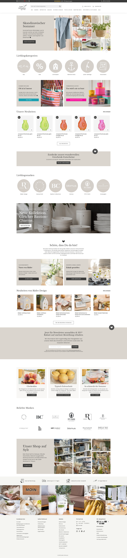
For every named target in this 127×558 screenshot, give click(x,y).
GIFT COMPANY (62, 544)
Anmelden (75, 346)
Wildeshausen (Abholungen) (41, 526)
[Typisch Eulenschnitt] (63, 376)
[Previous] (103, 50)
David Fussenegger (64, 534)
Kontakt (19, 522)
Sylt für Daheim (29, 39)
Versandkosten (20, 527)
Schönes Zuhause (58, 10)
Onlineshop (41, 524)
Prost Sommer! (95, 395)
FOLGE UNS (63, 503)
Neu (32, 10)
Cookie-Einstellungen (102, 537)
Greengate (62, 540)
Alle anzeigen (106, 111)
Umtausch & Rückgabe (22, 533)
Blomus (61, 524)
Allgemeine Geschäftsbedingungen (23, 536)
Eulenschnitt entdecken (63, 395)
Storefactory (62, 528)
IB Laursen (61, 536)
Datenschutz (100, 531)
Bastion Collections (64, 532)
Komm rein (27, 465)
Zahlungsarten (20, 529)
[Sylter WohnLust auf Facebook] (79, 531)
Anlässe (49, 10)
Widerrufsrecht (20, 539)
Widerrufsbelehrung (102, 535)
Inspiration (43, 10)
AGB (98, 533)
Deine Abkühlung (76, 279)
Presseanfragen (42, 522)
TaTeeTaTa (62, 548)
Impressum (99, 529)
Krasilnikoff (61, 538)
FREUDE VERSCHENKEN (63, 162)
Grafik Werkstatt (63, 542)
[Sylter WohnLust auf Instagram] (77, 531)
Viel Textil (29, 100)
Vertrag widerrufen (101, 539)
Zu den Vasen (28, 279)
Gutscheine (19, 531)
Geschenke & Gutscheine (90, 10)
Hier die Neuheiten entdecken (63, 322)
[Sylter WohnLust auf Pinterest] (81, 531)
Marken (36, 10)
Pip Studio (61, 530)
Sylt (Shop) (41, 529)
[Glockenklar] (32, 376)
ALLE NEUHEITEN (63, 143)
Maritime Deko (78, 10)
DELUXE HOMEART (63, 546)
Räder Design (62, 522)
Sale (99, 10)
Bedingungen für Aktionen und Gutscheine (23, 524)
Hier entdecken (25, 225)
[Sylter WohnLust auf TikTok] (84, 531)
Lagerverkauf (41, 531)
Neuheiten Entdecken (76, 100)
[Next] (106, 50)
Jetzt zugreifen (32, 395)
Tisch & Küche (68, 10)
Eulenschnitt (62, 526)
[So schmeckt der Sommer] (95, 376)
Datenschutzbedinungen (74, 350)
